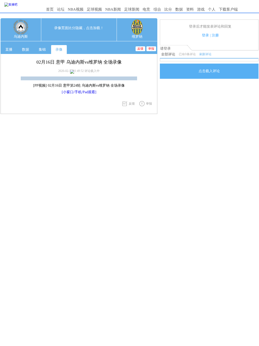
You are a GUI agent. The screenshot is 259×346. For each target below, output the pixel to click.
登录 (205, 35)
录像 (58, 49)
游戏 (201, 9)
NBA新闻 (113, 9)
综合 (157, 9)
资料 (190, 9)
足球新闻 (131, 9)
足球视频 (94, 9)
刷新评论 (205, 54)
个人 (211, 9)
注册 (215, 35)
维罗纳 (137, 37)
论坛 (60, 9)
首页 (50, 9)
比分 (168, 9)
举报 (151, 48)
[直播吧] (10, 4)
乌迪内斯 (21, 37)
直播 (8, 49)
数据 (179, 9)
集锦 (42, 49)
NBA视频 (75, 9)
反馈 (140, 48)
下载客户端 (228, 9)
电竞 (146, 9)
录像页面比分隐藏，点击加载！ (79, 28)
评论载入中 (92, 71)
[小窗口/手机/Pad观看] (79, 92)
